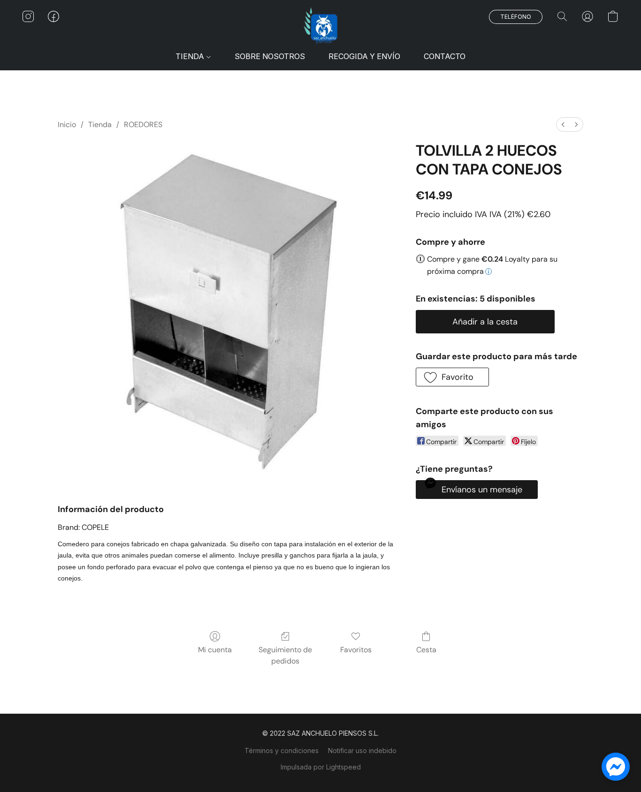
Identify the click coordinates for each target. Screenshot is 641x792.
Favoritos (356, 650)
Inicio (67, 124)
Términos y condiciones (281, 750)
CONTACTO (444, 56)
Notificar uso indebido (362, 750)
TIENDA (191, 56)
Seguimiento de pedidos (285, 655)
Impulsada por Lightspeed (321, 767)
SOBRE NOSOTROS (270, 56)
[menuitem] (563, 124)
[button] (320, 26)
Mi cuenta (215, 650)
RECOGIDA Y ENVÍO (364, 56)
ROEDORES (143, 124)
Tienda (100, 124)
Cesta (426, 650)
